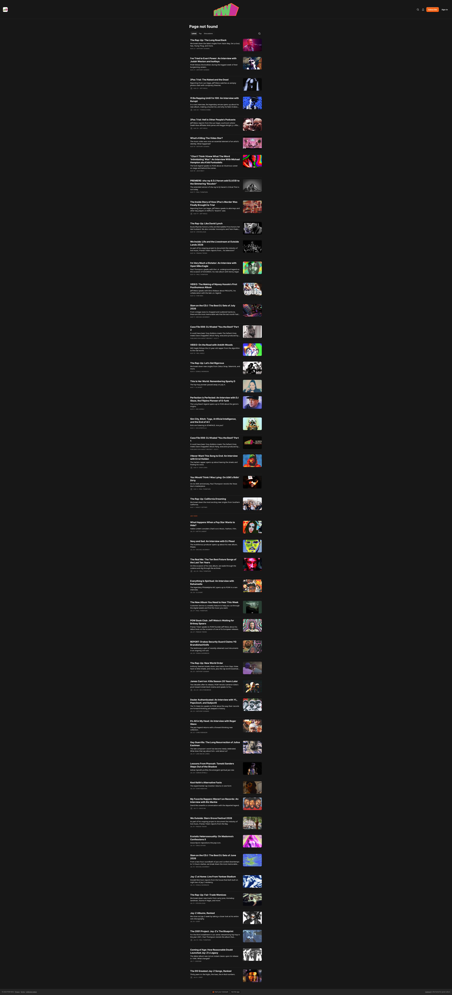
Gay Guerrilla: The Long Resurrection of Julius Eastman (215, 744)
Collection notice (31, 992)
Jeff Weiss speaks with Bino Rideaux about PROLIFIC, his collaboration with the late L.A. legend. (213, 291)
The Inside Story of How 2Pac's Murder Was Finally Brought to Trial (213, 203)
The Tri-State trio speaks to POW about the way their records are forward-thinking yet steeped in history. (214, 707)
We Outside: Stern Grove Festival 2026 (211, 818)
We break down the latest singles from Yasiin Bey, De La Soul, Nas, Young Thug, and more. (215, 44)
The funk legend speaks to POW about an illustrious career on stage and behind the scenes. (214, 167)
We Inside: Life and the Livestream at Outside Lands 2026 (214, 243)
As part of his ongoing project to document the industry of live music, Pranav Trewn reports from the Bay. (214, 822)
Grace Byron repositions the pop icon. (205, 843)
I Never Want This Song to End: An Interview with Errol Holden (214, 457)
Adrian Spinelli (201, 773)
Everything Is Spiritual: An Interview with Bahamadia (212, 582)
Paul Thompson (202, 192)
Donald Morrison (202, 371)
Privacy (17, 992)
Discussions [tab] (208, 33)
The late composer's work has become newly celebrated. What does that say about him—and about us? (213, 749)
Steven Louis (201, 232)
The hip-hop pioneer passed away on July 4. (208, 384)
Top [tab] (200, 33)
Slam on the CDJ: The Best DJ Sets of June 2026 (213, 857)
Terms (23, 992)
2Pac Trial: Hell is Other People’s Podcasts (213, 119)
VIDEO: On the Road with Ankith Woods (211, 345)
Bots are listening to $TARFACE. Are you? (206, 425)
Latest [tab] (194, 33)
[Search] (418, 9)
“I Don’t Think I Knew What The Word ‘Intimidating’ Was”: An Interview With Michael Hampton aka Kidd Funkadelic (215, 159)
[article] (226, 46)
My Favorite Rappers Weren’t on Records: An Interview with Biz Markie (214, 800)
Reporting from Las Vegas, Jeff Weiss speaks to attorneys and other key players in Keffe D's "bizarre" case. (215, 209)
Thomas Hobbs (205, 110)
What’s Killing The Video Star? (206, 138)
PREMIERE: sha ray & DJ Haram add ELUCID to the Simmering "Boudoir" (215, 182)
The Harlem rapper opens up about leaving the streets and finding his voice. (214, 463)
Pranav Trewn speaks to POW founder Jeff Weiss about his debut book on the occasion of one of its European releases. (214, 628)
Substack (428, 992)
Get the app (235, 992)
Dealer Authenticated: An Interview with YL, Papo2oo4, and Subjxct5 (213, 701)
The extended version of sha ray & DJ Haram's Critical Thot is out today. (214, 188)
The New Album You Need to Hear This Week (214, 602)
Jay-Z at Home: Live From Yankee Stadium (213, 876)
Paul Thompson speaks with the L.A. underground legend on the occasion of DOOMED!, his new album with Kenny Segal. (214, 270)
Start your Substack (221, 992)
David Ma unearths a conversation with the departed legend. (214, 805)
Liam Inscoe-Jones (203, 754)
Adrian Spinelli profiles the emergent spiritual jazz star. (212, 770)
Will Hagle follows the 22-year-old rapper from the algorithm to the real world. (215, 349)
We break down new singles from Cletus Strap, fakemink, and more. (215, 367)
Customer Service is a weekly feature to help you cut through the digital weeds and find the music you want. (215, 606)
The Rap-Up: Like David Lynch (206, 223)
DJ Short (199, 387)
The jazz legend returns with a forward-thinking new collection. (211, 728)
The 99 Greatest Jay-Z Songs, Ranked (210, 971)
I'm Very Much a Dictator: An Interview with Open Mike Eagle (213, 264)
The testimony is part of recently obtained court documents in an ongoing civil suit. (214, 649)
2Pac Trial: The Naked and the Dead (209, 79)
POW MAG (199, 296)
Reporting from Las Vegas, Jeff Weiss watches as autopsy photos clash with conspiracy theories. (213, 84)
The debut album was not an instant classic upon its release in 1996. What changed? (214, 957)
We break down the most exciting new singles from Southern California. (215, 503)
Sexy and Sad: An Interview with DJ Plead (212, 541)
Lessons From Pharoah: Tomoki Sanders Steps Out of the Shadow (212, 765)
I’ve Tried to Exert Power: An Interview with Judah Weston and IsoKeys (213, 60)
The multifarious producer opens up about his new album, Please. (213, 545)
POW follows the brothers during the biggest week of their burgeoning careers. (214, 66)
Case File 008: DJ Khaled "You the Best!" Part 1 (214, 439)
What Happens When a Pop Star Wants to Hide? (212, 524)
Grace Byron (201, 845)
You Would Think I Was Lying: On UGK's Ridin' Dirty (214, 479)
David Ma (202, 808)
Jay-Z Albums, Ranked (202, 913)
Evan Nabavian (201, 788)
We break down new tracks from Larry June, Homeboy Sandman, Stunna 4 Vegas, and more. (212, 899)
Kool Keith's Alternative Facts (206, 782)
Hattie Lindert (201, 531)
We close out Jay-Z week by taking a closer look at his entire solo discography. (214, 917)
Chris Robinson (201, 732)
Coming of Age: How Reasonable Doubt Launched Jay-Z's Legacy (211, 951)
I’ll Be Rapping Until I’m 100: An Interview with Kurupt (214, 100)
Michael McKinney (203, 317)
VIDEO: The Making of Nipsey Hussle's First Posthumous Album (213, 286)
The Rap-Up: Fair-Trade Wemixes (208, 895)
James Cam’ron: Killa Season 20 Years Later (214, 681)
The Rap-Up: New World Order (206, 663)
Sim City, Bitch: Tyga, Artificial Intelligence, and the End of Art (213, 420)
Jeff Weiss (203, 88)
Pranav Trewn (201, 253)
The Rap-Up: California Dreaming (208, 499)
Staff (198, 921)
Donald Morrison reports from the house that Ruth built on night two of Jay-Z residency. (214, 881)
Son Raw (198, 961)
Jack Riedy (200, 171)
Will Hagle (200, 353)
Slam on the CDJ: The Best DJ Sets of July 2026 (212, 307)
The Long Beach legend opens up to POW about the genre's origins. (214, 405)
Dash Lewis (203, 467)
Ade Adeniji (200, 409)
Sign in (445, 9)
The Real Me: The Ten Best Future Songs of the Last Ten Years (213, 561)
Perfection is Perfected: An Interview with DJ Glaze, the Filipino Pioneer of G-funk (214, 399)
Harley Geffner (201, 507)
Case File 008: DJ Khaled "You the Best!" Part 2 (214, 328)
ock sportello (201, 428)
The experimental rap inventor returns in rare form (210, 786)
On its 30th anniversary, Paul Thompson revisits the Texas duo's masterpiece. (213, 485)
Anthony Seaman (203, 48)
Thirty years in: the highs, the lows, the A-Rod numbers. (212, 974)
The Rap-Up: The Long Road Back (208, 40)
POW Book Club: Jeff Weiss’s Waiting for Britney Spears (212, 622)
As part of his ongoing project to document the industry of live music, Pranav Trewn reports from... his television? (214, 249)
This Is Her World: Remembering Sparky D (212, 381)
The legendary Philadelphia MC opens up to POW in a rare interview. (213, 588)
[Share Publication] (423, 9)
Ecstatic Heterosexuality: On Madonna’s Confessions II (212, 838)
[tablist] (202, 33)
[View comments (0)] (207, 72)
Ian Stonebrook (205, 690)
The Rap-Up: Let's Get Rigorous (207, 363)
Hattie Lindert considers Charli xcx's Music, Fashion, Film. (213, 528)
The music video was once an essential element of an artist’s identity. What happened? (214, 142)
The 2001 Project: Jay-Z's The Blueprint (211, 931)
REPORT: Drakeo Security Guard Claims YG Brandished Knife (213, 643)
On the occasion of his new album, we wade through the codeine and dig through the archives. (213, 567)
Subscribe (432, 9)
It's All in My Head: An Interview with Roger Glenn (213, 722)
